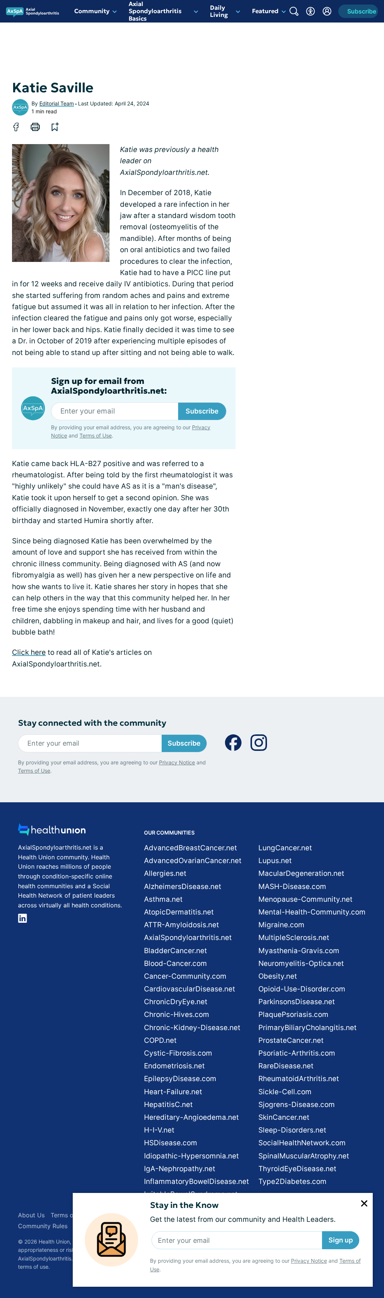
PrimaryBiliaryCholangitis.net (307, 1027)
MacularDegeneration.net (301, 873)
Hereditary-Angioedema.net (191, 1117)
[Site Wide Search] (294, 11)
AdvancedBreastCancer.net (190, 848)
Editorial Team (56, 103)
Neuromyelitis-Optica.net (301, 963)
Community (92, 11)
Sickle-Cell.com (285, 1091)
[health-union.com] (52, 831)
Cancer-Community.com (185, 976)
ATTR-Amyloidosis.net (181, 924)
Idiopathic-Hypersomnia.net (191, 1156)
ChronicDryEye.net (175, 1001)
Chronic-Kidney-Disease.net (192, 1027)
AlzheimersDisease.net (182, 886)
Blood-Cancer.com (175, 963)
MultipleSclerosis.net (293, 937)
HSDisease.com (170, 1143)
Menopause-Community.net (305, 899)
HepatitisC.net (168, 1104)
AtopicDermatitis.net (179, 912)
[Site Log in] (327, 11)
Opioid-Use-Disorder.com (301, 989)
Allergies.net (165, 873)
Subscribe (202, 411)
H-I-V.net (159, 1130)
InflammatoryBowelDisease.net (196, 1181)
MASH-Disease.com (292, 886)
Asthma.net (163, 899)
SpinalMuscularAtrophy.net (303, 1156)
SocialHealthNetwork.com (302, 1143)
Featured (265, 11)
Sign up (340, 1240)
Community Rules (43, 1226)
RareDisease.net (286, 1066)
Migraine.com (281, 924)
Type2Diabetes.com (292, 1181)
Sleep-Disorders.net (292, 1130)
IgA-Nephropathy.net (179, 1168)
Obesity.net (277, 976)
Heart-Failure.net (173, 1091)
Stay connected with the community (92, 723)
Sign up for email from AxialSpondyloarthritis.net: (109, 386)
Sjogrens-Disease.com (296, 1104)
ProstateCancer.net (291, 1040)
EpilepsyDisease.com (180, 1078)
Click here (29, 652)
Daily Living (219, 11)
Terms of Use (96, 435)
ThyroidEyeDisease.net (297, 1168)
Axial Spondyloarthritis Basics (155, 11)
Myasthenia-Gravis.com (298, 950)
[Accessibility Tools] (310, 11)
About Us (31, 1215)
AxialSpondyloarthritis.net (188, 937)
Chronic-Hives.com (176, 1014)
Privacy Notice (309, 1260)
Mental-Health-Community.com (312, 912)
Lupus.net (275, 860)
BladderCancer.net (175, 950)
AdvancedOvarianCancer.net (193, 860)
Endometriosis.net (174, 1066)
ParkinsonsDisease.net (296, 1001)
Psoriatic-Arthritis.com (296, 1053)
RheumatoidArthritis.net (298, 1078)
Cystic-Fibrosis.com (178, 1053)
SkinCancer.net (283, 1117)
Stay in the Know (184, 1205)
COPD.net (160, 1040)
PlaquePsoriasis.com (293, 1014)
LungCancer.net (285, 848)
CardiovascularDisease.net (189, 989)
